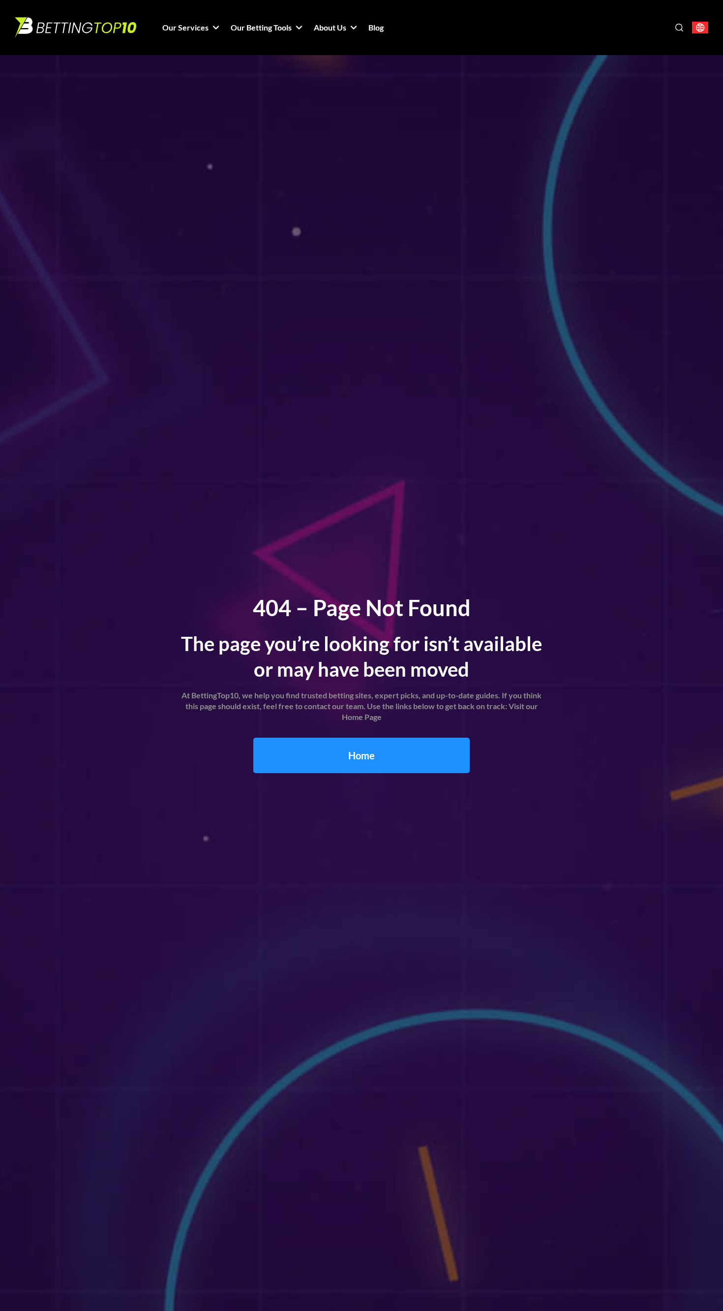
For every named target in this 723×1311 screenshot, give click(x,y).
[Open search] (679, 27)
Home (361, 755)
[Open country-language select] (700, 28)
